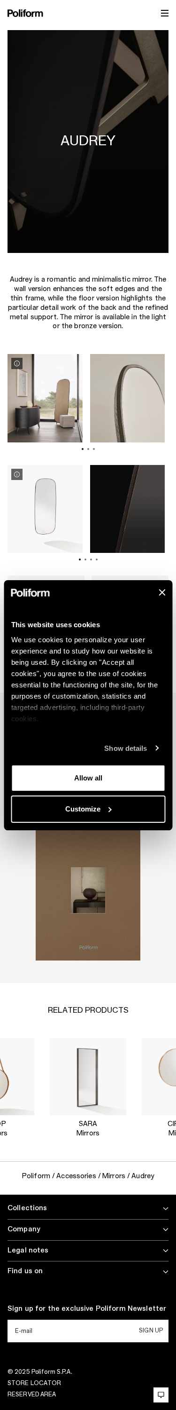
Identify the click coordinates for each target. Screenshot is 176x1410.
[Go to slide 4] (97, 559)
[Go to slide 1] (83, 449)
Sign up (151, 1330)
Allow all (88, 778)
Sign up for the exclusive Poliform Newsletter (87, 1309)
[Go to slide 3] (94, 449)
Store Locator (34, 1383)
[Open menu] (164, 13)
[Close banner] (162, 592)
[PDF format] (88, 891)
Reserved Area (32, 1394)
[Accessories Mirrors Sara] (87, 1076)
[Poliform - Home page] (25, 13)
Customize (82, 809)
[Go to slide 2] (88, 449)
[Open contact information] (160, 1394)
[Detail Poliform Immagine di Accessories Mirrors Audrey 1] (17, 363)
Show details (125, 748)
